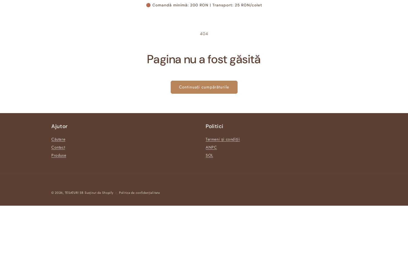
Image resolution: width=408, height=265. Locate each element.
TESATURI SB (74, 192)
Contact (58, 147)
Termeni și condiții (223, 139)
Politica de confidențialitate (139, 192)
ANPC (211, 147)
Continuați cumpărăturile (204, 87)
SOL (209, 155)
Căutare (58, 139)
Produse (58, 155)
